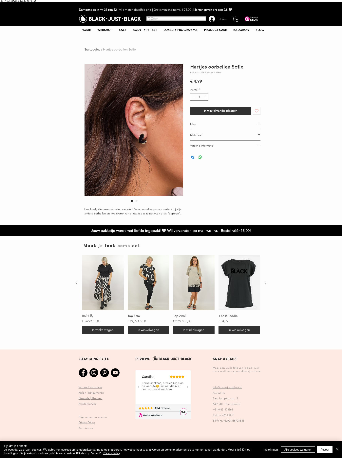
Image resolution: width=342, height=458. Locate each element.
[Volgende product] (265, 282)
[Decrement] (193, 96)
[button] (235, 19)
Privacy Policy (111, 453)
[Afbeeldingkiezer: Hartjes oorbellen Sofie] (136, 201)
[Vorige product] (76, 282)
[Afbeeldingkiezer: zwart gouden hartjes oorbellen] (132, 201)
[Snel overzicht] (103, 282)
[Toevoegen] (256, 111)
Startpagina (92, 49)
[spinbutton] (199, 96)
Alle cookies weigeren (298, 449)
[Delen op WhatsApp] (200, 157)
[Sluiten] (337, 449)
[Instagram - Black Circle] (93, 372)
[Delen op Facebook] (192, 157)
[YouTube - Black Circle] (115, 372)
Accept (325, 449)
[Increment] (205, 96)
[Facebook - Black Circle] (83, 372)
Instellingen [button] (271, 449)
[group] (171, 294)
